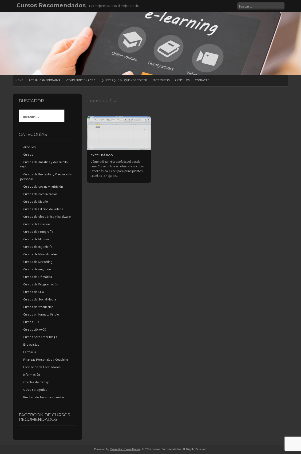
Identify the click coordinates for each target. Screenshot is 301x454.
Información (31, 374)
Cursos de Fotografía (38, 231)
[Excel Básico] (119, 133)
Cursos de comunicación (40, 194)
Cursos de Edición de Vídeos (43, 209)
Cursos (28, 154)
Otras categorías (35, 389)
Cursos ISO (31, 322)
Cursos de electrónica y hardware (47, 216)
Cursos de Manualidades (40, 254)
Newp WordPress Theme (125, 449)
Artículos (182, 80)
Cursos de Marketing (37, 262)
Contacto (202, 80)
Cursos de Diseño (35, 201)
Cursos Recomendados (51, 5)
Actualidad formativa (44, 80)
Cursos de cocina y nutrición (43, 186)
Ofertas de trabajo (36, 382)
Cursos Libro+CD (34, 329)
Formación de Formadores (42, 367)
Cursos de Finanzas (37, 224)
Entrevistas (161, 80)
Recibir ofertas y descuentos (43, 397)
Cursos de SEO (33, 292)
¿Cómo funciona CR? (80, 80)
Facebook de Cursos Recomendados (44, 417)
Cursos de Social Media (39, 299)
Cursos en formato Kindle (41, 314)
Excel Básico (102, 155)
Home (19, 80)
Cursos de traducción (38, 307)
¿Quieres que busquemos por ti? (123, 80)
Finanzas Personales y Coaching (45, 359)
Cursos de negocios (37, 269)
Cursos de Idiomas (36, 239)
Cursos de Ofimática (37, 277)
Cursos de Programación (40, 284)
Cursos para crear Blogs (40, 337)
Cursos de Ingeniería (37, 247)
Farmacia (29, 352)
